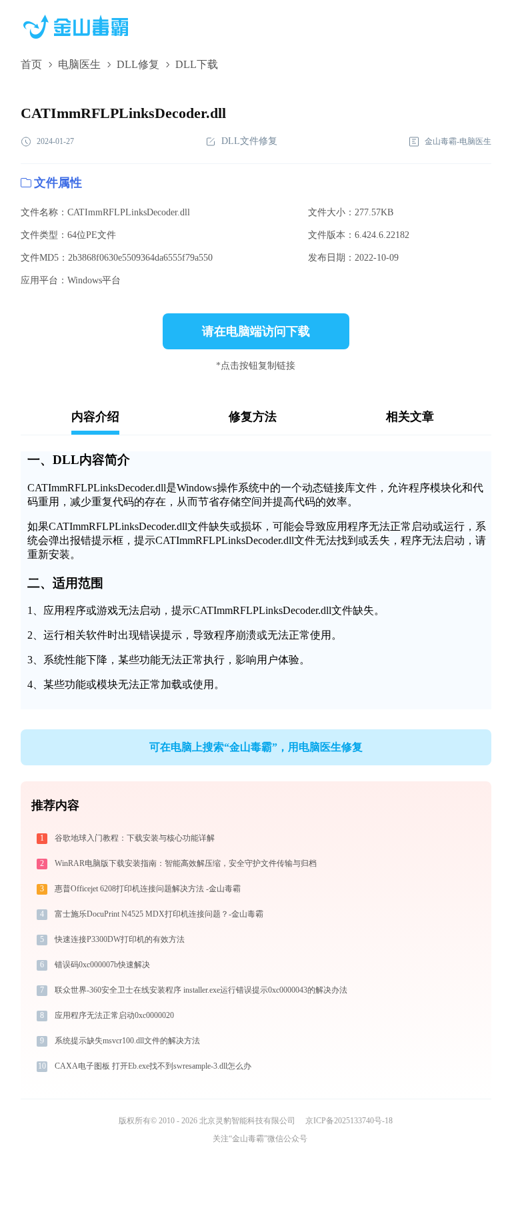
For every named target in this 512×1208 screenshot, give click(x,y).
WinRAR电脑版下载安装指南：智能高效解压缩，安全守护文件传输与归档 (186, 863)
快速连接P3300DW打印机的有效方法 (120, 939)
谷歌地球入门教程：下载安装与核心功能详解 (135, 838)
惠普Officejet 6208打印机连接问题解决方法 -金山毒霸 (148, 888)
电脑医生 (79, 64)
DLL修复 (138, 64)
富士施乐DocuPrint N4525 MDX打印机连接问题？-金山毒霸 (159, 914)
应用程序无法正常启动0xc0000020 (114, 1015)
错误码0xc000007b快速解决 (102, 964)
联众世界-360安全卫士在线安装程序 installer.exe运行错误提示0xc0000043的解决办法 (201, 990)
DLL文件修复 (249, 141)
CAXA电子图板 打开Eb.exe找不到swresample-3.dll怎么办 (153, 1066)
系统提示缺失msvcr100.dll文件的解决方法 (127, 1040)
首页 (31, 64)
